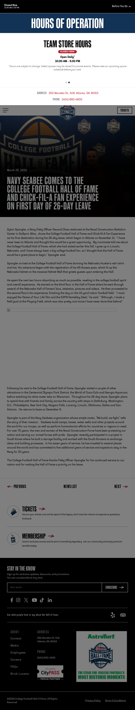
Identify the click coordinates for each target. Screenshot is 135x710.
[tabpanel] (67, 56)
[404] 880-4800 (72, 99)
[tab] (66, 82)
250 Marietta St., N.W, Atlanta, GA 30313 (73, 93)
